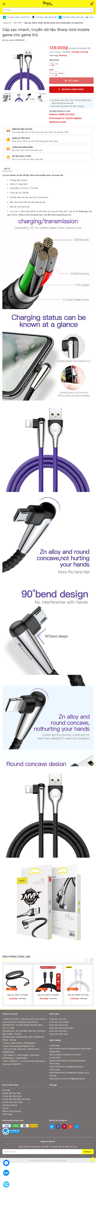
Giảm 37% (43, 989)
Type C (53, 73)
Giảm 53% (12, 989)
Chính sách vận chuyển (59, 1022)
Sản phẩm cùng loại (16, 956)
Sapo (65, 1160)
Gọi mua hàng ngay (73, 89)
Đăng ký (87, 1152)
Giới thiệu (6, 1090)
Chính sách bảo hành (58, 1031)
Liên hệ (5, 1108)
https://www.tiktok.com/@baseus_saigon (66, 1066)
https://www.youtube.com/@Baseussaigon (67, 1078)
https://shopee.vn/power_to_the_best (65, 1054)
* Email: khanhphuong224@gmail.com (18, 1046)
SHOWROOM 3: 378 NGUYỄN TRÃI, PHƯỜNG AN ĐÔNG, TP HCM (23, 1038)
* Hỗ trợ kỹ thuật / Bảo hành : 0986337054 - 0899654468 (21, 1050)
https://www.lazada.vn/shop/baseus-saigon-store (70, 1048)
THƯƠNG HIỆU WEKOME (46, 17)
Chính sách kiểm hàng (58, 1034)
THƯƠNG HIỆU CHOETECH (18, 17)
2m (56, 64)
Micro (61, 73)
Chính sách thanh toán (58, 1025)
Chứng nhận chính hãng (12, 1102)
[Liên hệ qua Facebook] (6, 1163)
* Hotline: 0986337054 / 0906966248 (18, 1043)
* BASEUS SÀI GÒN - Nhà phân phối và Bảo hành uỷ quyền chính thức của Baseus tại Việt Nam (24, 1020)
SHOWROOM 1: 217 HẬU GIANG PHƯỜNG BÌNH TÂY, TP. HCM (22, 1026)
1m (51, 64)
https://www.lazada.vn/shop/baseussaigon (67, 1060)
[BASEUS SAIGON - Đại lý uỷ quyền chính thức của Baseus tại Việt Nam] (48, 2)
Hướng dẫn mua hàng (11, 1093)
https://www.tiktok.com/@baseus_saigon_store (69, 1072)
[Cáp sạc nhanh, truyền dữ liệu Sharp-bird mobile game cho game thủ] (24, 68)
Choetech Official (9, 1105)
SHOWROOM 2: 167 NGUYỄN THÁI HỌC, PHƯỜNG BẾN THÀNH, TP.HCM (24, 1032)
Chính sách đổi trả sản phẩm (61, 1028)
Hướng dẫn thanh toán (11, 1096)
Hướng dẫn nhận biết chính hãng (16, 1099)
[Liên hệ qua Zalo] (6, 1173)
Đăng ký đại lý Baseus (11, 1111)
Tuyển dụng (7, 1114)
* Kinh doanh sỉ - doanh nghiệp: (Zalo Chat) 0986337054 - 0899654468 (20, 1056)
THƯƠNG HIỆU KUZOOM (73, 17)
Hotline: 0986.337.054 (61, 114)
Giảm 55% (73, 989)
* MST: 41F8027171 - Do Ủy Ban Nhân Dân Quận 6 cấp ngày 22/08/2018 (23, 1062)
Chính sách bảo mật (57, 1019)
